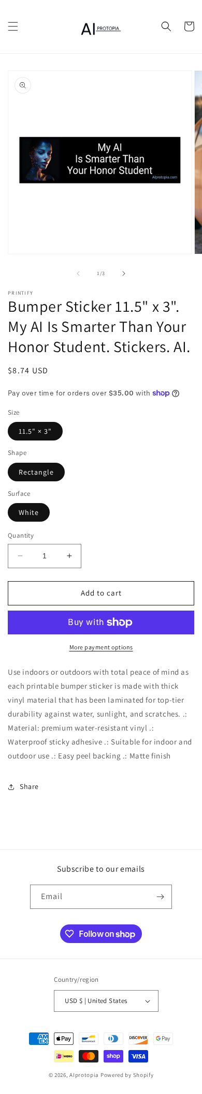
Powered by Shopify (127, 1074)
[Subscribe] (160, 897)
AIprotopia (84, 1074)
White (29, 512)
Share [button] (29, 786)
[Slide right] (123, 273)
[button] (13, 26)
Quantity (21, 535)
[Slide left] (78, 273)
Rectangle (36, 472)
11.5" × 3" (35, 431)
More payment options (101, 647)
